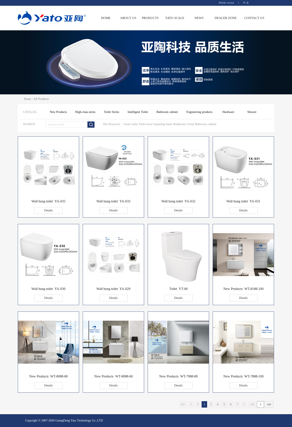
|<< (183, 404)
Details (48, 210)
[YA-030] (48, 279)
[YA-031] (243, 191)
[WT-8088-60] (113, 362)
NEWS (199, 18)
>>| (252, 404)
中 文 (246, 2)
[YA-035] (48, 189)
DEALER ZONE (226, 18)
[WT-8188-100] (243, 275)
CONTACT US (254, 18)
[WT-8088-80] (48, 362)
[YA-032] (178, 189)
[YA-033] (113, 191)
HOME (106, 18)
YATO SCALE (174, 18)
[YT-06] (178, 284)
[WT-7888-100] (243, 362)
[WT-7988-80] (178, 362)
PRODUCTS (150, 18)
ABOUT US (128, 18)
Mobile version (226, 2)
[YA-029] (113, 276)
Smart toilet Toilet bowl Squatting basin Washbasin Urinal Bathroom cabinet (170, 124)
